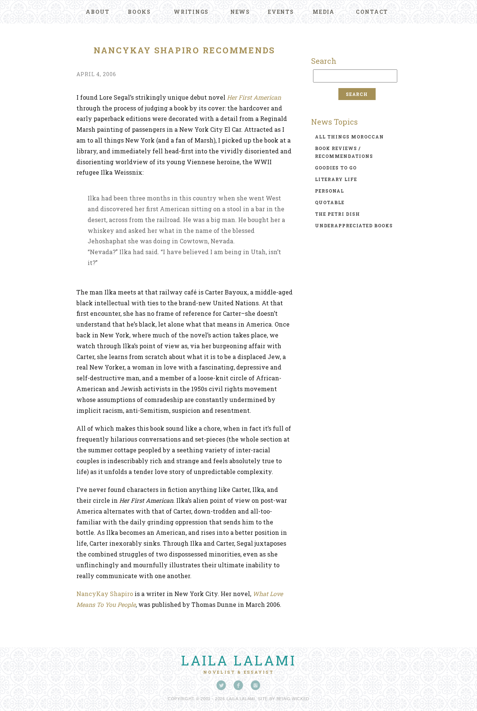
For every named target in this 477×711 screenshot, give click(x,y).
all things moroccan (349, 137)
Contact (372, 11)
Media (324, 11)
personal (329, 191)
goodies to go (336, 168)
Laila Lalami (238, 660)
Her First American (254, 97)
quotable (329, 202)
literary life (336, 179)
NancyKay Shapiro (104, 594)
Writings (191, 11)
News (240, 11)
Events (281, 11)
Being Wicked (293, 698)
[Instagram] (255, 685)
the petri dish (337, 214)
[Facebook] (238, 685)
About (98, 11)
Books (139, 11)
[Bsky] (221, 685)
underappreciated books (354, 225)
